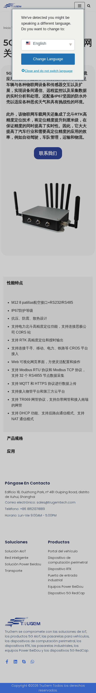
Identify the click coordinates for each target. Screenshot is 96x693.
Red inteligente (16, 557)
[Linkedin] (15, 662)
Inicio (7, 28)
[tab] (48, 283)
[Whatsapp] (32, 662)
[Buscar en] (88, 5)
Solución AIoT (15, 551)
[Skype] (24, 662)
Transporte (13, 570)
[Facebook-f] (7, 662)
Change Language (48, 59)
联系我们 (48, 153)
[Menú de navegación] (79, 6)
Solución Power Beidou (23, 564)
